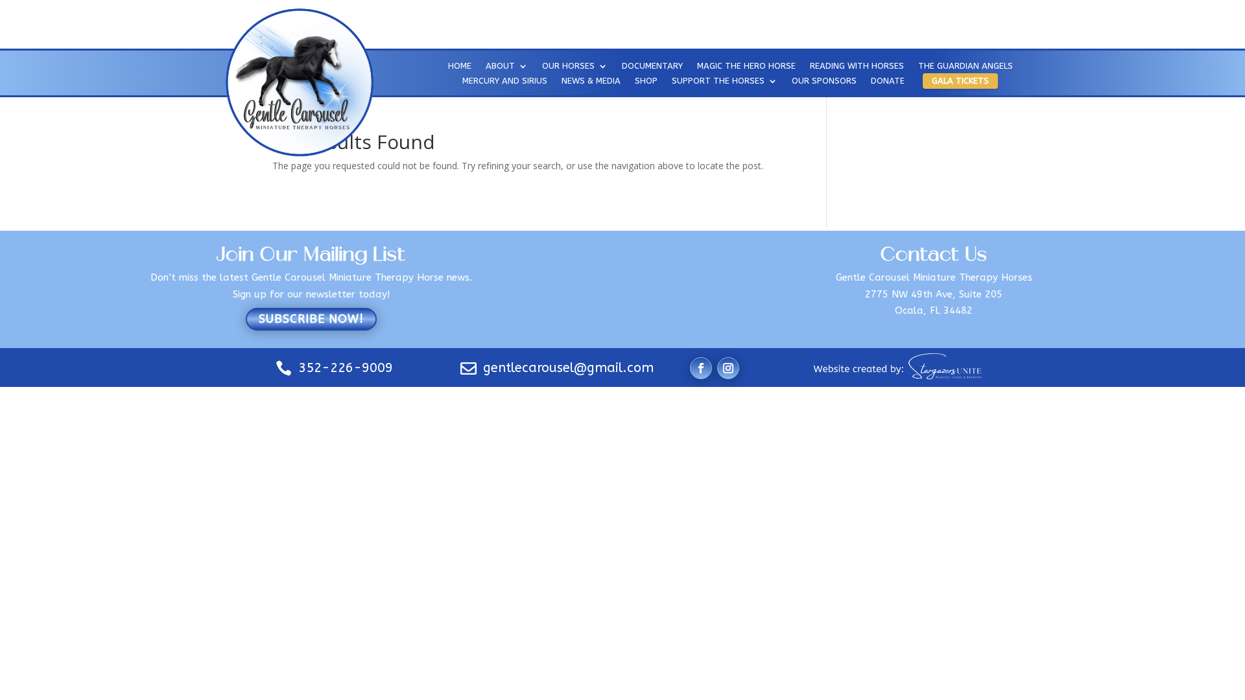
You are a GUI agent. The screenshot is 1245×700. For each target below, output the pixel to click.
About (500, 67)
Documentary (652, 67)
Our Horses (568, 67)
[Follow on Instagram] (728, 368)
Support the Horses (718, 82)
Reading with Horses (857, 67)
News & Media (591, 82)
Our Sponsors (824, 82)
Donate (888, 82)
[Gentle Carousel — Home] (299, 81)
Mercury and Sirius (504, 82)
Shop (646, 82)
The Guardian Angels (965, 67)
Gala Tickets (960, 81)
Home (459, 67)
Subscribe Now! (311, 319)
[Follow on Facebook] (701, 368)
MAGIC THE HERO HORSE (746, 67)
